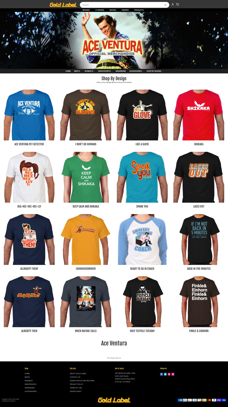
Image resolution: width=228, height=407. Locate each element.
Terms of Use (76, 388)
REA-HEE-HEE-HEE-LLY (29, 206)
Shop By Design (154, 71)
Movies (113, 10)
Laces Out (198, 206)
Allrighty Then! (29, 269)
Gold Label (15, 399)
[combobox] (121, 5)
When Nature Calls (86, 331)
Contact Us (75, 377)
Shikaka (198, 144)
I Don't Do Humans (85, 144)
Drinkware (121, 71)
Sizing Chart (75, 391)
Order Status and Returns (82, 381)
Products (139, 10)
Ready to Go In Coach (142, 269)
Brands (86, 10)
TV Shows (99, 10)
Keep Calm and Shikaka (86, 206)
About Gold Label (78, 373)
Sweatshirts (104, 71)
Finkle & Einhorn (199, 331)
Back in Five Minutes (199, 269)
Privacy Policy (76, 384)
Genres (125, 10)
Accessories (135, 71)
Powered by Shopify (9, 401)
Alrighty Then (29, 331)
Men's (77, 71)
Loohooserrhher (86, 269)
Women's (89, 71)
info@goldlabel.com (125, 373)
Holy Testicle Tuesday (142, 331)
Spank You (142, 206)
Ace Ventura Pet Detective (29, 144)
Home (68, 71)
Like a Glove (142, 144)
